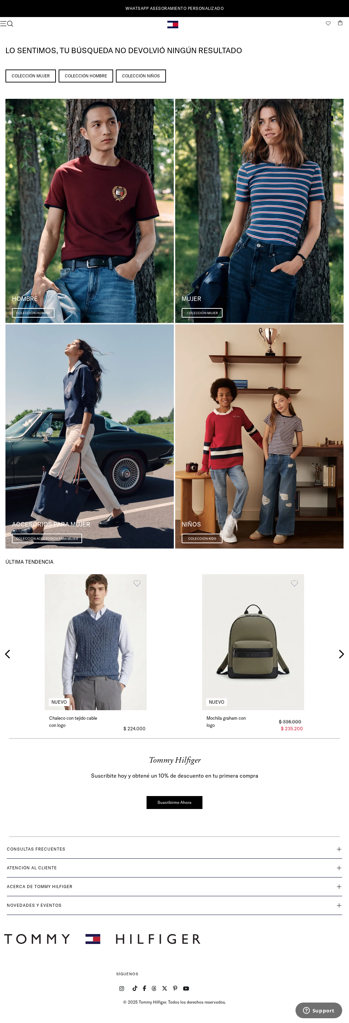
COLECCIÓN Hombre (86, 75)
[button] (57, 24)
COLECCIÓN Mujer (31, 75)
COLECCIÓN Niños (141, 75)
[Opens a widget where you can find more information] (318, 1011)
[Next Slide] (341, 654)
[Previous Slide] (7, 654)
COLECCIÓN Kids (202, 538)
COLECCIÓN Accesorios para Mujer (47, 538)
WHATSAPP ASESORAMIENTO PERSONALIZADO (174, 8)
